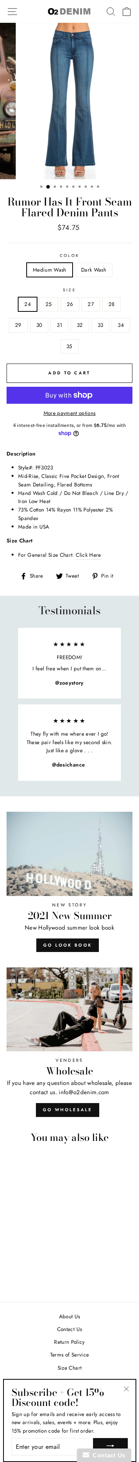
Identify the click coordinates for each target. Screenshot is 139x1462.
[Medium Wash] (26, 1274)
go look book (67, 945)
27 (91, 304)
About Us (69, 1316)
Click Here (88, 555)
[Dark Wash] (35, 1274)
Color (69, 255)
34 (121, 325)
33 (100, 325)
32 (80, 325)
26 (70, 304)
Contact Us (69, 1329)
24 (27, 304)
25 (49, 304)
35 (69, 346)
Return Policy (69, 1342)
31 (59, 325)
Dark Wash (93, 270)
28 (111, 304)
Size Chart (69, 1368)
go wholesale (67, 1110)
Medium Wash (49, 270)
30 (39, 325)
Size (69, 290)
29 (18, 325)
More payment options (70, 413)
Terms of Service (69, 1354)
